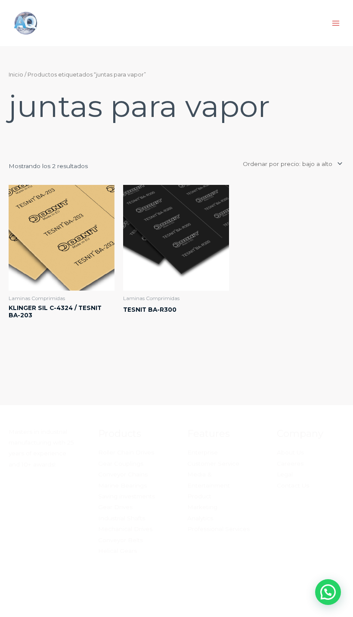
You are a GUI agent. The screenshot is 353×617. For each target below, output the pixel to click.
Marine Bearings (122, 485)
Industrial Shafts (121, 518)
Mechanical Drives (125, 528)
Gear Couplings (120, 463)
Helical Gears (117, 550)
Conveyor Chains (123, 474)
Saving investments (126, 496)
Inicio (16, 74)
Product (199, 496)
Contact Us (293, 485)
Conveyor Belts (120, 540)
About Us (290, 452)
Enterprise (202, 452)
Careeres (290, 463)
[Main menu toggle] (336, 23)
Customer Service (213, 463)
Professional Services (218, 528)
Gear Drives (115, 506)
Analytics (200, 518)
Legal (285, 474)
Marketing (202, 506)
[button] (328, 592)
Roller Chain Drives (126, 452)
